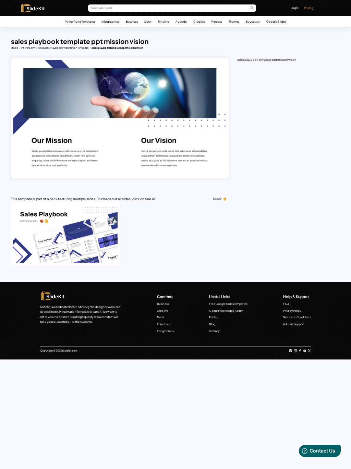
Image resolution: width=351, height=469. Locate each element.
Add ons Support (293, 324)
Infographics (110, 21)
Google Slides (276, 21)
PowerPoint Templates (80, 21)
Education (253, 21)
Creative (199, 21)
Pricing (309, 8)
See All (217, 199)
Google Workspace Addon (226, 310)
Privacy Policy (292, 310)
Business (132, 21)
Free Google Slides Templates (228, 304)
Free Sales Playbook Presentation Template (63, 47)
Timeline (163, 21)
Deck (148, 21)
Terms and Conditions (297, 317)
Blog (212, 324)
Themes (234, 21)
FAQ (286, 304)
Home (14, 47)
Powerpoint (28, 47)
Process (216, 21)
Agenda (181, 21)
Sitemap (214, 331)
